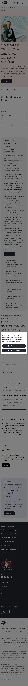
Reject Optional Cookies (14, 346)
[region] (14, 343)
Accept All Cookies (14, 350)
